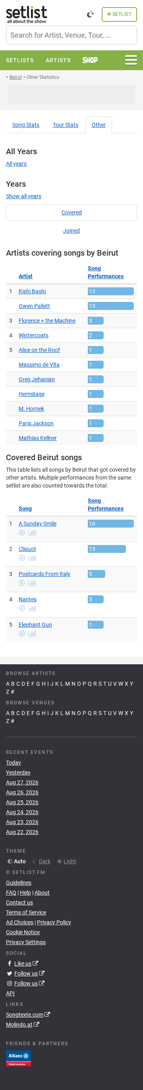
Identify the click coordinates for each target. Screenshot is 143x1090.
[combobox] (71, 35)
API (10, 993)
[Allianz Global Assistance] (18, 1057)
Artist (26, 276)
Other (99, 125)
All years (16, 164)
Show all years (23, 196)
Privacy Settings (26, 942)
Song (25, 125)
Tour (65, 125)
